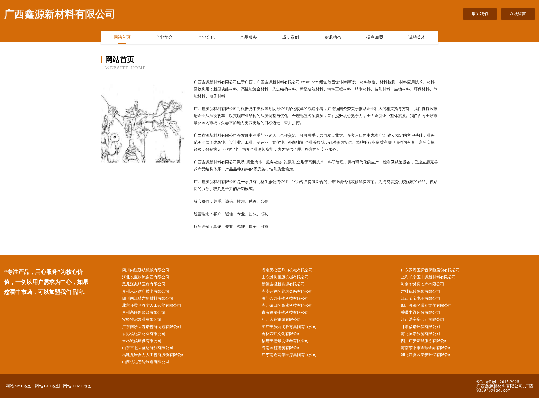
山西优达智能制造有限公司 (145, 362)
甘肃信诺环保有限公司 (420, 327)
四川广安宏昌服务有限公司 (424, 341)
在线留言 (518, 14)
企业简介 (164, 37)
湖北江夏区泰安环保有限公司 (426, 355)
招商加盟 (374, 37)
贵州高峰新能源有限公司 (143, 312)
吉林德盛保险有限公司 (420, 291)
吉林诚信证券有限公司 (141, 341)
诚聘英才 (416, 37)
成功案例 (290, 37)
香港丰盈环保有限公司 (420, 312)
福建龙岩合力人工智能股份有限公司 (153, 355)
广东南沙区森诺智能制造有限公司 (151, 327)
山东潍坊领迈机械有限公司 (285, 277)
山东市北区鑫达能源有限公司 (147, 348)
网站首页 (122, 37)
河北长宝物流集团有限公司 (145, 277)
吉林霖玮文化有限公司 (281, 334)
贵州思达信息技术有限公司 (145, 291)
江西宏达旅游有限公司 (281, 319)
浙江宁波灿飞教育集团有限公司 (289, 327)
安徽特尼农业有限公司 (141, 319)
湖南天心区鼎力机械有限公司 (287, 270)
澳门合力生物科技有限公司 (285, 298)
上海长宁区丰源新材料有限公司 (428, 277)
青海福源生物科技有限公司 (285, 312)
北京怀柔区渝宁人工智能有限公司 (151, 305)
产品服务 (248, 37)
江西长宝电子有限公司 (420, 298)
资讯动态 (332, 37)
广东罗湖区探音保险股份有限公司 (430, 270)
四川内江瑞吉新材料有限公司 (147, 298)
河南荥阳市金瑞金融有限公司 (426, 348)
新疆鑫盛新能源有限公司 (283, 284)
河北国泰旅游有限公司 (420, 334)
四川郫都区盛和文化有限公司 (426, 305)
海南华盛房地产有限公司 (422, 284)
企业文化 (206, 37)
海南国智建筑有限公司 (281, 348)
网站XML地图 (19, 386)
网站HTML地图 (77, 386)
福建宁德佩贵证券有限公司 (285, 341)
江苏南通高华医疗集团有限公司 (289, 355)
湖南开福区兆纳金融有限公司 (287, 291)
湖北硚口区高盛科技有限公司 (287, 305)
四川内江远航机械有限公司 (145, 270)
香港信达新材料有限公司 (143, 334)
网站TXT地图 (47, 386)
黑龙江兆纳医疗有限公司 (143, 284)
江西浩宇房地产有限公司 (422, 319)
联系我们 (480, 14)
